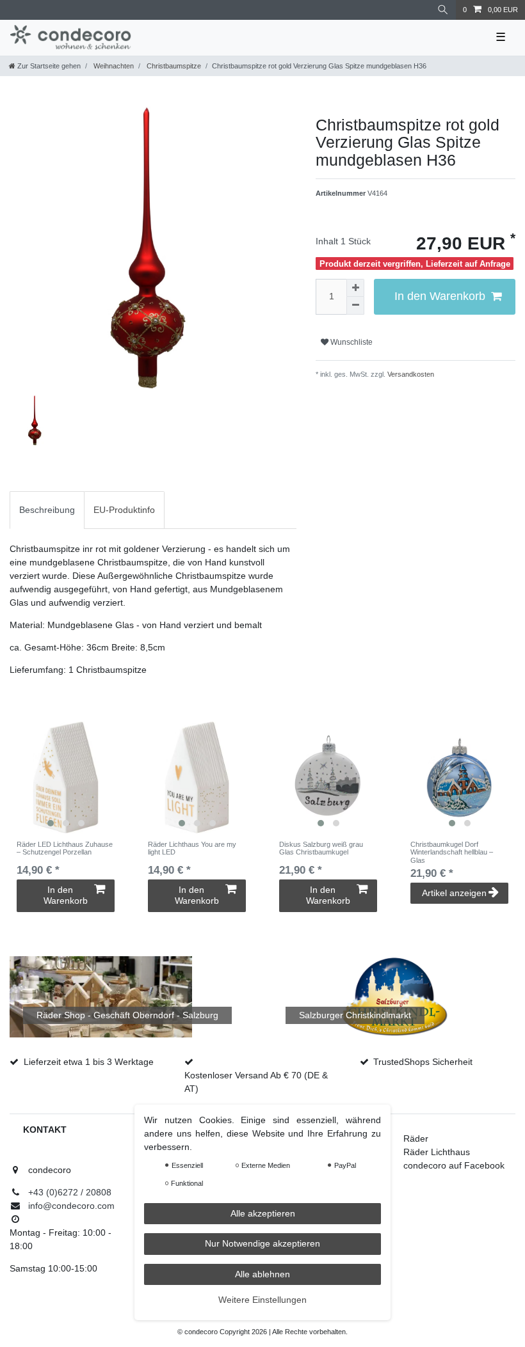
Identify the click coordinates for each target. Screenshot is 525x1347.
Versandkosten (409, 374)
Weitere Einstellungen (262, 1300)
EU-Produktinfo (124, 510)
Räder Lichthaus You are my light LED (192, 848)
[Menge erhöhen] (355, 288)
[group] (66, 777)
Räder (415, 1138)
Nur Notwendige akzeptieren (262, 1243)
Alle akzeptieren (262, 1213)
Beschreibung (47, 510)
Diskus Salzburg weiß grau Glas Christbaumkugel (321, 848)
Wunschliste (350, 342)
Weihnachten (113, 66)
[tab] (47, 510)
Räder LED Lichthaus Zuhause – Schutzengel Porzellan (65, 848)
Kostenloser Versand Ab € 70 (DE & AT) (256, 1082)
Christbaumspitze (173, 66)
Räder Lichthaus (436, 1152)
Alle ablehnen (262, 1274)
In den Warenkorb (439, 296)
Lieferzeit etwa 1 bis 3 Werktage (89, 1062)
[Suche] (443, 10)
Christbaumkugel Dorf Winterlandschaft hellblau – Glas (451, 852)
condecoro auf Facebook (454, 1165)
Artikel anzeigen (454, 893)
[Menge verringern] (355, 306)
